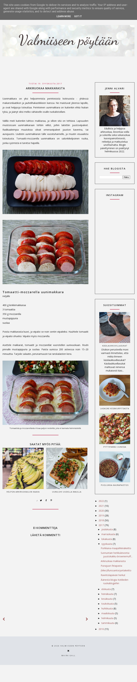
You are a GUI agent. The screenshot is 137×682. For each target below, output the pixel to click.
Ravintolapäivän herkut (113, 575)
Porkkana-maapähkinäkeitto (116, 548)
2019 (102, 515)
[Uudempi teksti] (4, 619)
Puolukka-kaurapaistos (114, 485)
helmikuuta (107, 618)
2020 (102, 510)
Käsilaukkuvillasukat (114, 345)
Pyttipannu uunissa (114, 447)
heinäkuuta (107, 594)
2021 (102, 505)
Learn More (63, 16)
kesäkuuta (107, 598)
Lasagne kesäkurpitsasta (114, 408)
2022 (102, 501)
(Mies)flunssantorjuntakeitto (116, 570)
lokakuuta (107, 539)
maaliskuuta (108, 613)
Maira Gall (68, 655)
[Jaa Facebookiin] (46, 500)
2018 (102, 520)
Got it (78, 16)
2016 (102, 629)
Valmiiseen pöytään (72, 646)
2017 (102, 525)
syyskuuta (107, 543)
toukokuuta (107, 603)
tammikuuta (108, 623)
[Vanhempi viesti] (87, 619)
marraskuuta (108, 534)
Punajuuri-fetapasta (111, 565)
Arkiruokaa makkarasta (113, 561)
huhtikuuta (107, 608)
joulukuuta (107, 529)
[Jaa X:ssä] (41, 500)
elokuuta (106, 589)
